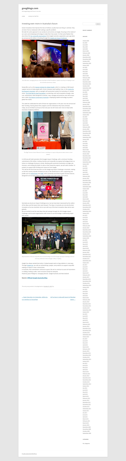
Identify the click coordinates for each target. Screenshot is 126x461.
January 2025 (86, 79)
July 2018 (85, 240)
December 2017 (87, 254)
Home (23, 16)
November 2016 (87, 281)
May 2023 (85, 121)
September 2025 (87, 63)
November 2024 (87, 84)
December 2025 (87, 57)
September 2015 (87, 310)
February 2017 (86, 275)
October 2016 (86, 283)
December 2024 (87, 81)
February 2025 (86, 77)
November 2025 (87, 59)
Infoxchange (34, 173)
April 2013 (85, 369)
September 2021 (87, 162)
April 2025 (85, 73)
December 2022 (87, 131)
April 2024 (85, 98)
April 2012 (85, 394)
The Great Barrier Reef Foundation (36, 93)
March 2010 (86, 423)
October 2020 (86, 184)
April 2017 (85, 271)
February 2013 (86, 373)
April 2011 (85, 416)
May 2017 (85, 269)
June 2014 (85, 340)
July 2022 (85, 141)
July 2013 (85, 363)
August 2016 (86, 287)
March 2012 (86, 396)
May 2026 (85, 47)
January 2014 (86, 351)
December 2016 (87, 279)
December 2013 (87, 353)
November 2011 (87, 404)
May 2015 (85, 318)
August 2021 (86, 164)
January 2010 (86, 425)
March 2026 (86, 51)
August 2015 (86, 312)
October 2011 (86, 406)
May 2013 (85, 367)
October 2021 (86, 160)
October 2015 (86, 308)
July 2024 (85, 92)
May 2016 (85, 293)
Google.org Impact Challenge (58, 38)
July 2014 (85, 338)
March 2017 (86, 273)
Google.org (30, 265)
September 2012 (87, 384)
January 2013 (86, 375)
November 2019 (87, 207)
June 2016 (85, 291)
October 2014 (86, 332)
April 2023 (85, 123)
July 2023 (85, 116)
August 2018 (86, 238)
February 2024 (86, 102)
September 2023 (87, 112)
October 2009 (86, 431)
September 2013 (87, 359)
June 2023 (85, 118)
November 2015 (87, 306)
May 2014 (85, 343)
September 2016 (87, 285)
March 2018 (86, 248)
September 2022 (87, 137)
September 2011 (87, 408)
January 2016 (86, 301)
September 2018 (87, 236)
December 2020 (87, 180)
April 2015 (85, 320)
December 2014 (87, 328)
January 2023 (86, 129)
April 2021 (85, 172)
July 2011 (85, 412)
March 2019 (86, 223)
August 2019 (86, 213)
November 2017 (87, 256)
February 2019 (86, 225)
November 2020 (87, 182)
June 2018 (85, 242)
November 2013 (87, 355)
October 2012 (86, 382)
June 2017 (85, 266)
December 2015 (87, 303)
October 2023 (86, 110)
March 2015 (86, 322)
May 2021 (85, 170)
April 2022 (85, 147)
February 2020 (86, 201)
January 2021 (86, 178)
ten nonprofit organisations (38, 36)
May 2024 (85, 96)
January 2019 (86, 227)
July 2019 (85, 215)
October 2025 (86, 61)
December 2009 (87, 427)
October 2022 (86, 135)
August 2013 (86, 361)
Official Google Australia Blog (37, 278)
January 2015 (86, 326)
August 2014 (86, 336)
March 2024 (86, 100)
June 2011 (85, 414)
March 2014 (86, 347)
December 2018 (87, 229)
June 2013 (85, 365)
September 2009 (87, 433)
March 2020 (86, 199)
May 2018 (85, 244)
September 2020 (87, 186)
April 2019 (85, 221)
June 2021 (85, 168)
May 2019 (85, 219)
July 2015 (85, 314)
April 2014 (85, 345)
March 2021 (86, 174)
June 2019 (85, 217)
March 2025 (86, 75)
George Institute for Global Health (45, 87)
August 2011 (86, 410)
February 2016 (86, 299)
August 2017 (86, 262)
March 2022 (86, 149)
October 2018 (86, 234)
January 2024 (86, 104)
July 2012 (85, 388)
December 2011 (87, 402)
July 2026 (85, 42)
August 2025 (86, 65)
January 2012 (86, 400)
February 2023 (86, 127)
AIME (42, 173)
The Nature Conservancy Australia (38, 97)
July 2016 (85, 289)
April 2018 (85, 246)
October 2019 (86, 209)
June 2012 (85, 390)
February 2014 (86, 349)
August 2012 (86, 386)
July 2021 (85, 166)
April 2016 (85, 295)
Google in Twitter (33, 16)
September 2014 (87, 334)
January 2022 (86, 153)
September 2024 (87, 88)
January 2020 (86, 203)
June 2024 (85, 94)
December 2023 (87, 106)
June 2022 (85, 143)
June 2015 (85, 316)
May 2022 (85, 145)
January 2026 (86, 55)
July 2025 (85, 67)
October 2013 (86, 357)
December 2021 (87, 155)
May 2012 (85, 392)
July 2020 (85, 190)
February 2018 (86, 250)
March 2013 (86, 371)
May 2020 (85, 195)
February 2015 (86, 324)
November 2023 (87, 108)
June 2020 (85, 192)
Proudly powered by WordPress (29, 453)
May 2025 (85, 71)
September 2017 (87, 260)
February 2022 (86, 151)
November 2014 (87, 330)
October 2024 (86, 86)
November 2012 (87, 379)
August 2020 (86, 188)
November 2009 (87, 429)
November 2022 (87, 133)
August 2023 (86, 114)
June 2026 (85, 44)
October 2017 (86, 258)
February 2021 (86, 176)
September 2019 (87, 211)
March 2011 (86, 419)
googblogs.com (30, 8)
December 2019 (87, 205)
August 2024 (86, 90)
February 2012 (86, 398)
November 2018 (87, 232)
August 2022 (86, 139)
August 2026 (86, 40)
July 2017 (85, 264)
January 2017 (86, 277)
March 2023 (86, 125)
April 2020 (85, 197)
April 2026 (85, 49)
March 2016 (86, 297)
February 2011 (86, 421)
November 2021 (87, 158)
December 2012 (87, 377)
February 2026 (86, 53)
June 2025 (85, 69)
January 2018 (86, 252)
